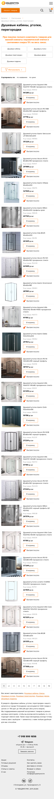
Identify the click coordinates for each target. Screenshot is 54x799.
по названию (22, 77)
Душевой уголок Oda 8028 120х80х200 (34, 634)
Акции (3, 760)
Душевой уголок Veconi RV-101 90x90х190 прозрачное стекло (35, 259)
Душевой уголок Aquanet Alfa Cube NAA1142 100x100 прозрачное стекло (37, 609)
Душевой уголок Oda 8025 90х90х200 (34, 234)
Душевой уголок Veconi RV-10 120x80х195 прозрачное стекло (36, 558)
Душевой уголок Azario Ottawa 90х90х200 (35, 184)
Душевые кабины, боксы (34, 693)
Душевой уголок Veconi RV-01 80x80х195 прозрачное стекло (35, 160)
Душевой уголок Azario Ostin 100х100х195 (35, 408)
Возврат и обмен (34, 769)
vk (24, 781)
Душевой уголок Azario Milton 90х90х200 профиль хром (35, 209)
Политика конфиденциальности (36, 773)
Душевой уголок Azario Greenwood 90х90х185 (37, 284)
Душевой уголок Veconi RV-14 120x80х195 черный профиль (35, 659)
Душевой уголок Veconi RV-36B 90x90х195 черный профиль (36, 110)
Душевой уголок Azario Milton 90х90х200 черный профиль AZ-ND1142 (36, 508)
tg (30, 781)
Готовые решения (8, 763)
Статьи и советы (8, 769)
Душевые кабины (13, 49)
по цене (32, 77)
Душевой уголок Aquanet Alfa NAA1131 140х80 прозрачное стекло (37, 384)
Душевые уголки (40, 49)
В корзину (30, 98)
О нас (3, 772)
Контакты (31, 760)
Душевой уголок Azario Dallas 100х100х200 (35, 335)
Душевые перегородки (13, 55)
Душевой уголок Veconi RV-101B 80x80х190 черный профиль (36, 433)
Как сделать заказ (34, 763)
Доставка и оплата (34, 766)
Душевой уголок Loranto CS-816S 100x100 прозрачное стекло (36, 583)
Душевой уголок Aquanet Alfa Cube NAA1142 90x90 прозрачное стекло (37, 533)
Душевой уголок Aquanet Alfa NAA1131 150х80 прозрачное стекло (37, 86)
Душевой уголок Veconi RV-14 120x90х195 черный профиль (35, 360)
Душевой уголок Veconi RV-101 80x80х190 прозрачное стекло (35, 482)
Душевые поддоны (14, 61)
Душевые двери (40, 55)
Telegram (29, 742)
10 (49, 686)
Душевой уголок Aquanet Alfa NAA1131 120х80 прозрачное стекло (37, 458)
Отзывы (4, 766)
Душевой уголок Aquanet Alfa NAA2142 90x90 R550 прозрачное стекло (37, 309)
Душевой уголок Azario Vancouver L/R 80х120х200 (37, 135)
